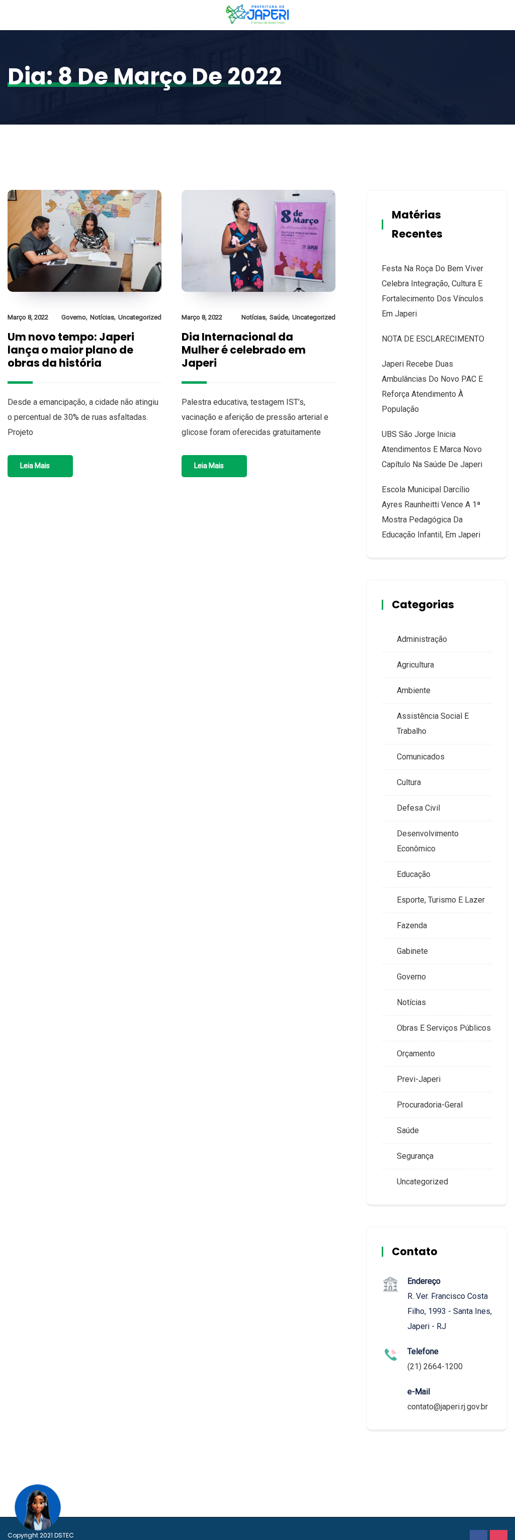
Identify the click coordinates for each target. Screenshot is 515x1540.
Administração (422, 639)
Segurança (415, 1156)
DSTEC (64, 1535)
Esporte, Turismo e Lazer (441, 900)
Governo (73, 317)
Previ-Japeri (419, 1079)
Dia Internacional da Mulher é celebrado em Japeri (244, 349)
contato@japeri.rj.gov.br (447, 1406)
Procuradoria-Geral (430, 1105)
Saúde (279, 317)
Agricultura (415, 665)
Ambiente (414, 690)
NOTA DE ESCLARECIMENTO (433, 339)
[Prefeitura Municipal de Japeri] (258, 15)
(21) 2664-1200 (435, 1366)
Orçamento (416, 1053)
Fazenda (412, 925)
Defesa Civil (418, 808)
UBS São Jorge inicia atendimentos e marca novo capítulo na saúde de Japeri (432, 449)
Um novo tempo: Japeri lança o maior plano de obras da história (71, 349)
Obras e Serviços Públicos (444, 1028)
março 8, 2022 (28, 317)
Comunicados (421, 756)
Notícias (102, 317)
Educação (414, 874)
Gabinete (412, 951)
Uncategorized (139, 317)
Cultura (409, 782)
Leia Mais (35, 466)
